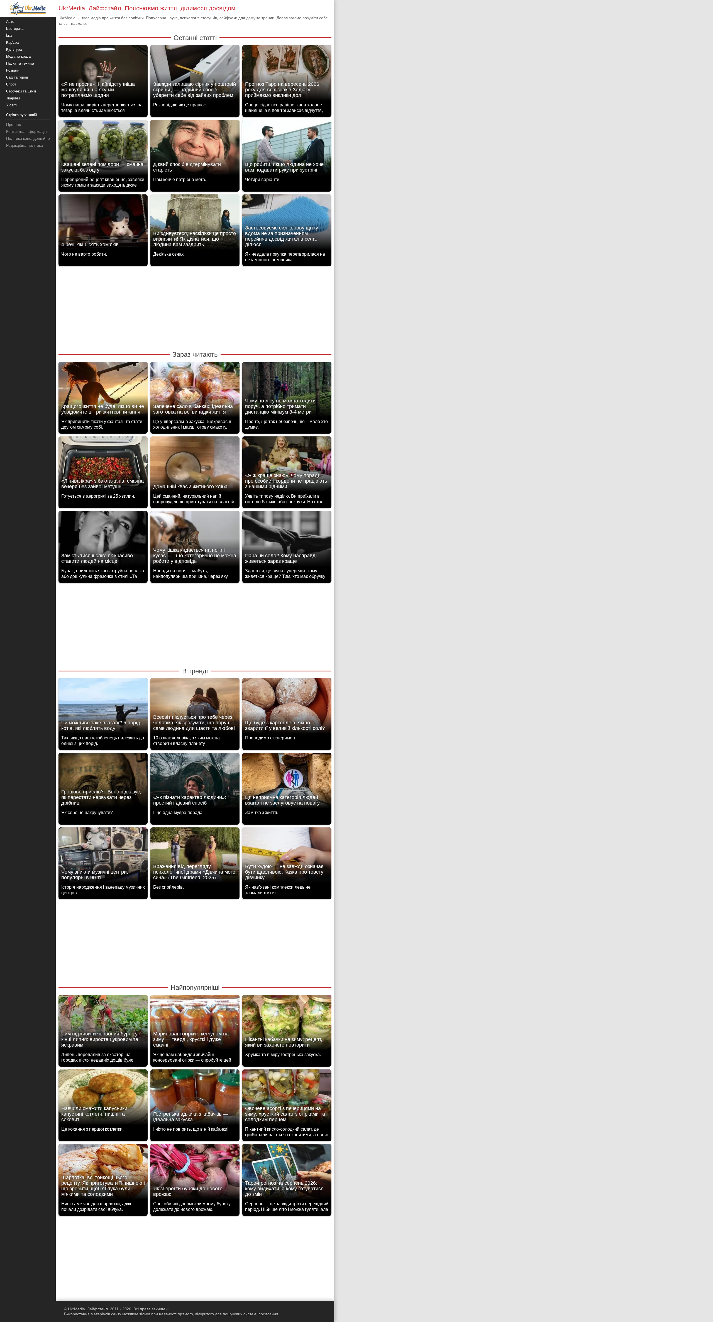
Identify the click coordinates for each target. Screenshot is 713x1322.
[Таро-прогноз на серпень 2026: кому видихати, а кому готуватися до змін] (286, 1173)
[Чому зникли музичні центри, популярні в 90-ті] (103, 856)
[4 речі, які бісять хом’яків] (103, 223)
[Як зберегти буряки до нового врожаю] (195, 1173)
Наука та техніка (20, 63)
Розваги (12, 70)
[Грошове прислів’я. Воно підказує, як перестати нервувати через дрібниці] (103, 782)
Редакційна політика (24, 145)
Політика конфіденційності (30, 138)
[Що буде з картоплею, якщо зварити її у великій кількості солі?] (286, 707)
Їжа (9, 35)
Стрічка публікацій (21, 115)
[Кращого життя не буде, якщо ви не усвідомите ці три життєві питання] (103, 391)
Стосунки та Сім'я (21, 91)
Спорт (11, 84)
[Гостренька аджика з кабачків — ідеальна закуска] (195, 1098)
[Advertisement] (194, 308)
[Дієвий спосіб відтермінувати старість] (195, 149)
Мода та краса (18, 56)
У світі (11, 105)
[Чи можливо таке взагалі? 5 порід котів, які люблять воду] (103, 707)
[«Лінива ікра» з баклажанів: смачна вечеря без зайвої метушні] (103, 465)
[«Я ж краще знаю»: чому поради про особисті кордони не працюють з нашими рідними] (286, 465)
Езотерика (14, 28)
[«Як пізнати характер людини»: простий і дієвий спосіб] (195, 782)
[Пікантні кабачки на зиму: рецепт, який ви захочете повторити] (286, 1024)
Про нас (13, 124)
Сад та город (17, 77)
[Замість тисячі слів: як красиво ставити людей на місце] (103, 540)
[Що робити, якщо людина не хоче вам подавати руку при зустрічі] (286, 149)
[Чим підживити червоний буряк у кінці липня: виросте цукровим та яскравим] (103, 1024)
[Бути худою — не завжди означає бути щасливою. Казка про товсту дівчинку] (286, 856)
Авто (10, 21)
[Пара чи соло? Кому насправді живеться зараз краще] (286, 540)
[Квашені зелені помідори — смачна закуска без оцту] (103, 149)
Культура (14, 49)
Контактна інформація (26, 131)
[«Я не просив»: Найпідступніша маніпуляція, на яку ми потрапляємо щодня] (103, 74)
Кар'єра (12, 42)
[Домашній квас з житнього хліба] (195, 465)
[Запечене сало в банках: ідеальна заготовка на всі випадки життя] (195, 391)
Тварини (13, 98)
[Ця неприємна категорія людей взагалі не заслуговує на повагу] (286, 782)
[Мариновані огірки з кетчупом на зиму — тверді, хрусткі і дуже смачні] (195, 1024)
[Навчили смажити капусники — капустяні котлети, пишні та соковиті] (103, 1098)
